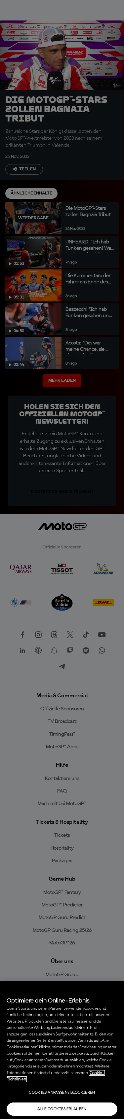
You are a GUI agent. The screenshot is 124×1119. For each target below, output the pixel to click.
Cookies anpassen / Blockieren (62, 1093)
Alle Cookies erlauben (62, 1109)
